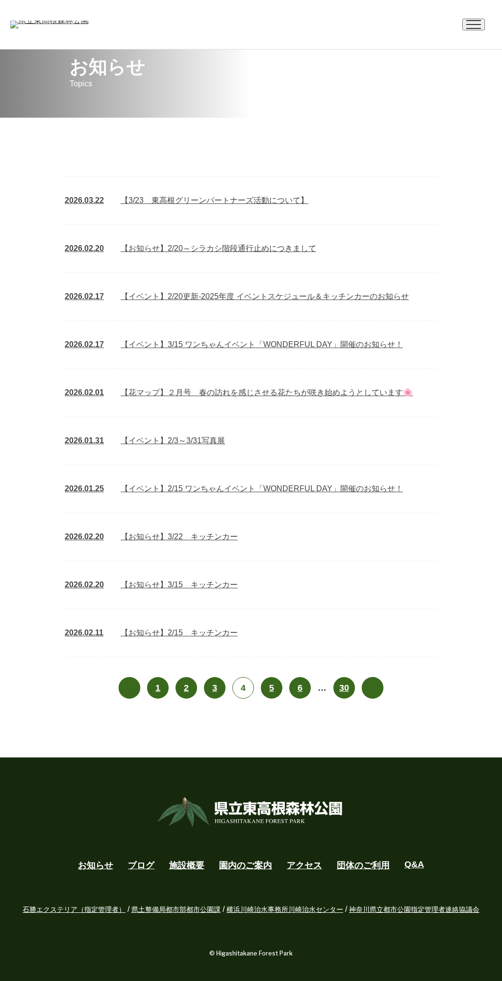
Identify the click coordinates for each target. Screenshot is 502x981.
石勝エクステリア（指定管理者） (74, 909)
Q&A (414, 864)
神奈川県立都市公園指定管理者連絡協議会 (414, 909)
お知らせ (95, 865)
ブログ (141, 865)
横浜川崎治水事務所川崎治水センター (284, 909)
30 (344, 688)
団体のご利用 (363, 865)
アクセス (304, 865)
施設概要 (186, 865)
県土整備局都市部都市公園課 (176, 909)
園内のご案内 (245, 865)
